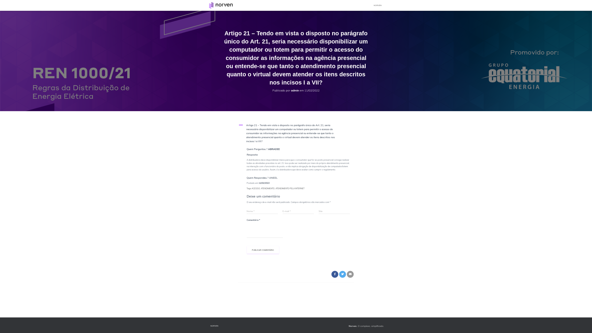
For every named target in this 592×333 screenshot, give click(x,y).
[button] (296, 133)
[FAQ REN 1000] (221, 5)
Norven (378, 5)
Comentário (253, 220)
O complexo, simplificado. (366, 326)
